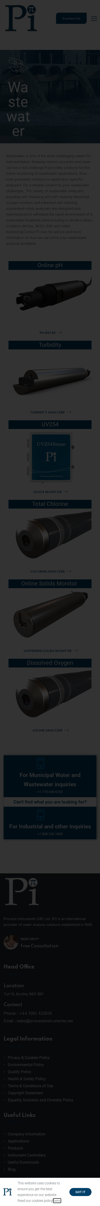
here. (57, 1201)
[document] (50, 603)
